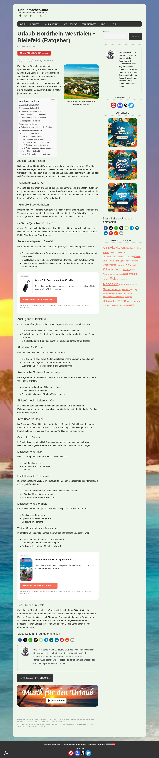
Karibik (134, 265)
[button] (20, 640)
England (118, 256)
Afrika (106, 247)
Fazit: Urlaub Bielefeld (30, 151)
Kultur (53, 719)
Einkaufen (125, 252)
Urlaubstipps (124, 305)
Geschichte (120, 265)
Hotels (128, 264)
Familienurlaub (43, 719)
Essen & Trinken (127, 257)
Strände (130, 293)
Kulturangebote (68, 724)
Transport (128, 297)
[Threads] (125, 105)
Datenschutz (67, 744)
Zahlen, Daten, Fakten (29, 105)
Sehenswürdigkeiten (25, 722)
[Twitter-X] (131, 105)
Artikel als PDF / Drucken (35, 678)
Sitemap (83, 744)
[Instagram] (120, 105)
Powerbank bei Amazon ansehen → (38, 299)
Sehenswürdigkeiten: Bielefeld (33, 118)
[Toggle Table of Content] (51, 101)
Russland (134, 284)
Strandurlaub (122, 293)
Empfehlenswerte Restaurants (37, 142)
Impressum (76, 744)
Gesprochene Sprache (34, 137)
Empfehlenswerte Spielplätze (37, 145)
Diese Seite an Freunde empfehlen (36, 154)
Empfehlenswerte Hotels (35, 139)
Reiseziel (124, 279)
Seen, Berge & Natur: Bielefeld (33, 114)
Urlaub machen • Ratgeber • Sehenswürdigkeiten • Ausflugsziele (33, 12)
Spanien (105, 293)
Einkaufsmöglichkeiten (109, 256)
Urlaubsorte (40, 726)
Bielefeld (49, 724)
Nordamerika (130, 273)
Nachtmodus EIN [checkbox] (5, 753)
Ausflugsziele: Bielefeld (30, 121)
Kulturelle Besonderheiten (31, 111)
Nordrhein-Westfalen (70, 719)
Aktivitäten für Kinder (29, 124)
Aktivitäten (117, 247)
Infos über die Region (30, 133)
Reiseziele (90, 719)
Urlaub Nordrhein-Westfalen (53, 722)
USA (132, 305)
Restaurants (125, 284)
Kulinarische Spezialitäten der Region (36, 127)
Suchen (106, 32)
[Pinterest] (113, 105)
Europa (120, 260)
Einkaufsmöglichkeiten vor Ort (32, 130)
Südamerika (119, 297)
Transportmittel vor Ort (29, 108)
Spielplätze (112, 293)
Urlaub (38, 722)
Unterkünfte (109, 301)
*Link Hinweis (91, 744)
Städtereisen (108, 296)
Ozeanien (106, 279)
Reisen (82, 719)
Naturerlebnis (109, 274)
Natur (58, 719)
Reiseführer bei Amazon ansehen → (38, 585)
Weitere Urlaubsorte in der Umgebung (40, 148)
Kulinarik (57, 724)
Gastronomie (109, 265)
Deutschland (31, 719)
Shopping (133, 290)
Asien (106, 252)
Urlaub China (131, 301)
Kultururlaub (126, 270)
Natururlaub (119, 274)
